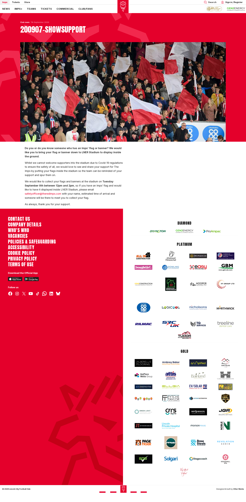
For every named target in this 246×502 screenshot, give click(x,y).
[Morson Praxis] (198, 425)
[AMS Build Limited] (225, 363)
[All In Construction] (143, 256)
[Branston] (157, 231)
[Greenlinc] (171, 284)
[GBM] (225, 267)
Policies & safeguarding (32, 241)
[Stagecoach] (198, 459)
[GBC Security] (225, 398)
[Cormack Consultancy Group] (225, 255)
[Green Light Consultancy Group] (143, 412)
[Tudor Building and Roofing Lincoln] (184, 335)
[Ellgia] (171, 386)
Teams (31, 8)
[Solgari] (171, 459)
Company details (24, 224)
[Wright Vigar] (184, 472)
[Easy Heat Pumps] (198, 267)
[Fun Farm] (143, 398)
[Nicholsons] (198, 307)
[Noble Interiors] (225, 425)
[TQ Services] (198, 324)
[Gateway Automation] (198, 398)
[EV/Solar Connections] (198, 387)
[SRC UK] (171, 324)
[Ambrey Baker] (171, 363)
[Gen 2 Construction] (143, 284)
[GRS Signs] (171, 412)
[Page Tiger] (143, 442)
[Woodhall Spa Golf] (225, 459)
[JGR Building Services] (225, 412)
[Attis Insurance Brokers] (171, 376)
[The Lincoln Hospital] (171, 426)
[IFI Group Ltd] (225, 284)
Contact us (19, 219)
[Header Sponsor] (236, 9)
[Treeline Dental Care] (225, 324)
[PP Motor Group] (171, 443)
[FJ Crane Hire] (225, 387)
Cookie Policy (21, 253)
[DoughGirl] (143, 267)
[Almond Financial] (171, 256)
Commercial (65, 8)
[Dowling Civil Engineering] (171, 267)
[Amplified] (198, 363)
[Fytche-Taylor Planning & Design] (171, 398)
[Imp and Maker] (198, 411)
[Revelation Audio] (225, 443)
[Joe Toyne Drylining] (143, 425)
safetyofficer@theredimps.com (43, 193)
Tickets (16, 2)
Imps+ (18, 8)
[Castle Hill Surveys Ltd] (225, 375)
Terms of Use (21, 264)
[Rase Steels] (198, 443)
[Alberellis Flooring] (143, 363)
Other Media (238, 489)
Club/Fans (85, 8)
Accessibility (21, 247)
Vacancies (18, 236)
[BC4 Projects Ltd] (198, 256)
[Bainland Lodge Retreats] (198, 375)
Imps (4, 2)
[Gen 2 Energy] (184, 231)
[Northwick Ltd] (225, 307)
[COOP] (143, 307)
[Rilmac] (143, 324)
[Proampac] (212, 231)
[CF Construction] (143, 387)
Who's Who (18, 230)
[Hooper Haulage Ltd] (198, 284)
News (6, 8)
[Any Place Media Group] (143, 375)
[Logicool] (171, 307)
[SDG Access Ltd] (143, 459)
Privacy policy (22, 258)
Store (27, 2)
